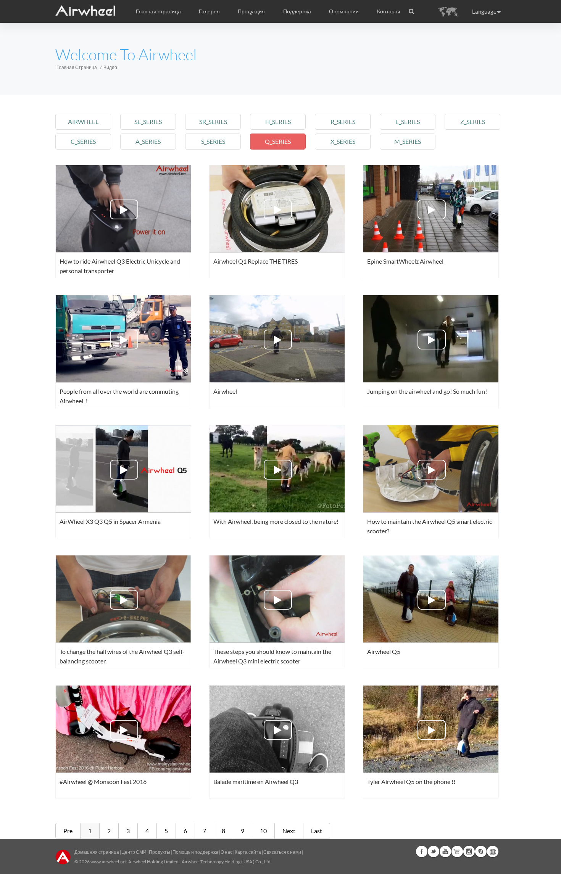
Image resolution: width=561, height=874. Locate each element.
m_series (407, 141)
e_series (407, 121)
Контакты (388, 11)
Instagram (469, 851)
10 (263, 830)
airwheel (83, 121)
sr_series (213, 121)
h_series (278, 121)
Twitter (433, 851)
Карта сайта (248, 852)
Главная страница (158, 11)
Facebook (421, 851)
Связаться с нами (282, 852)
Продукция (251, 11)
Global (492, 851)
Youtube (445, 851)
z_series (472, 121)
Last (316, 830)
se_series (148, 121)
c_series (83, 141)
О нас (226, 852)
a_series (148, 141)
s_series (213, 141)
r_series (342, 121)
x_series (342, 141)
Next (288, 830)
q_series (278, 141)
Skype (481, 851)
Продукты (159, 852)
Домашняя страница (96, 852)
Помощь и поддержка (195, 852)
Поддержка (297, 11)
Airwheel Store (457, 851)
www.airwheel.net (108, 861)
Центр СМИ (134, 852)
